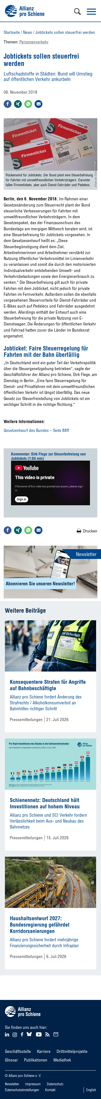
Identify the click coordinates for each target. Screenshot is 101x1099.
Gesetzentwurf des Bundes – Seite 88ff (36, 430)
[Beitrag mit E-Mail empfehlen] (38, 104)
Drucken (90, 530)
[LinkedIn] (8, 1033)
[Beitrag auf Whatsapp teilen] (28, 104)
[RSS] (48, 1033)
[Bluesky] (29, 1036)
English (91, 1090)
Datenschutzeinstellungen (22, 1090)
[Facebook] (23, 1033)
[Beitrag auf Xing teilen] (18, 104)
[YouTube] (39, 1033)
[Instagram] (14, 1035)
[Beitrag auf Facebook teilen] (8, 104)
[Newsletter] (56, 1033)
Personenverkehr (34, 41)
